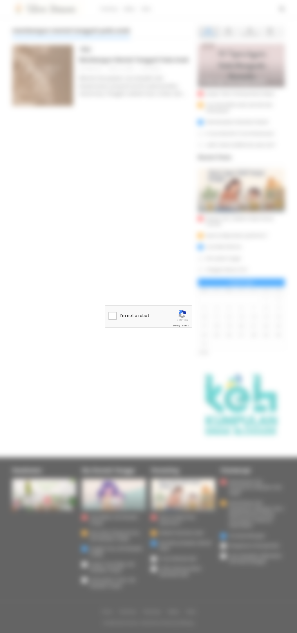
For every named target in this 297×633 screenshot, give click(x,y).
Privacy (176, 325)
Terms (185, 325)
